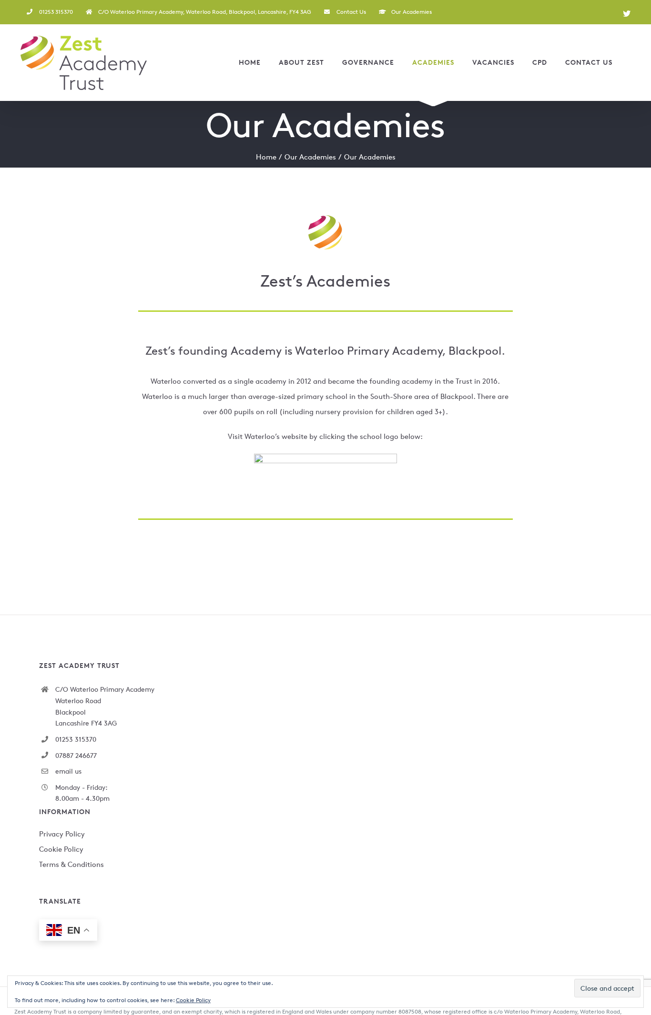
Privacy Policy (62, 833)
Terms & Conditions (71, 864)
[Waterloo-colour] (325, 457)
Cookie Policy (61, 849)
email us (68, 771)
